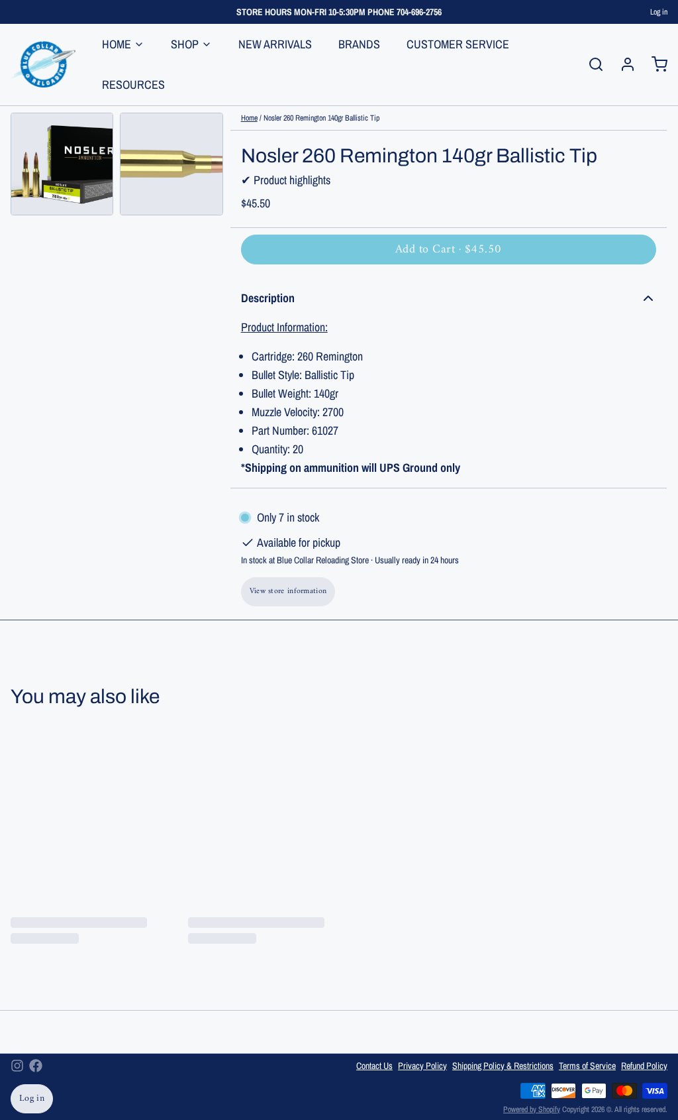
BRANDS (359, 44)
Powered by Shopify (531, 1109)
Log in (658, 12)
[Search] (590, 64)
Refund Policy (644, 1066)
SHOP (185, 44)
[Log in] (622, 64)
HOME (116, 44)
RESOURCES (133, 84)
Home (249, 118)
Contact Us (374, 1066)
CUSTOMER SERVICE (458, 44)
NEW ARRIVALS (275, 44)
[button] (448, 249)
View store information (288, 591)
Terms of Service (587, 1066)
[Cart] (654, 64)
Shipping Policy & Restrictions (503, 1066)
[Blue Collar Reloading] (43, 64)
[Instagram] (17, 1065)
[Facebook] (35, 1065)
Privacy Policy (422, 1066)
